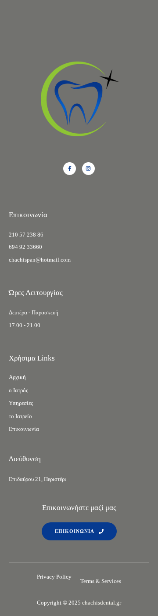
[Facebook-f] (69, 168)
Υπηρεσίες (21, 403)
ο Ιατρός (18, 390)
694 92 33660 (25, 247)
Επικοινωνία (24, 429)
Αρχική (17, 377)
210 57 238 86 (26, 234)
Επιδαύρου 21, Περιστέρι (37, 479)
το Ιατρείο (20, 416)
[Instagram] (88, 168)
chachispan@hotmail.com (40, 259)
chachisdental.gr (101, 602)
